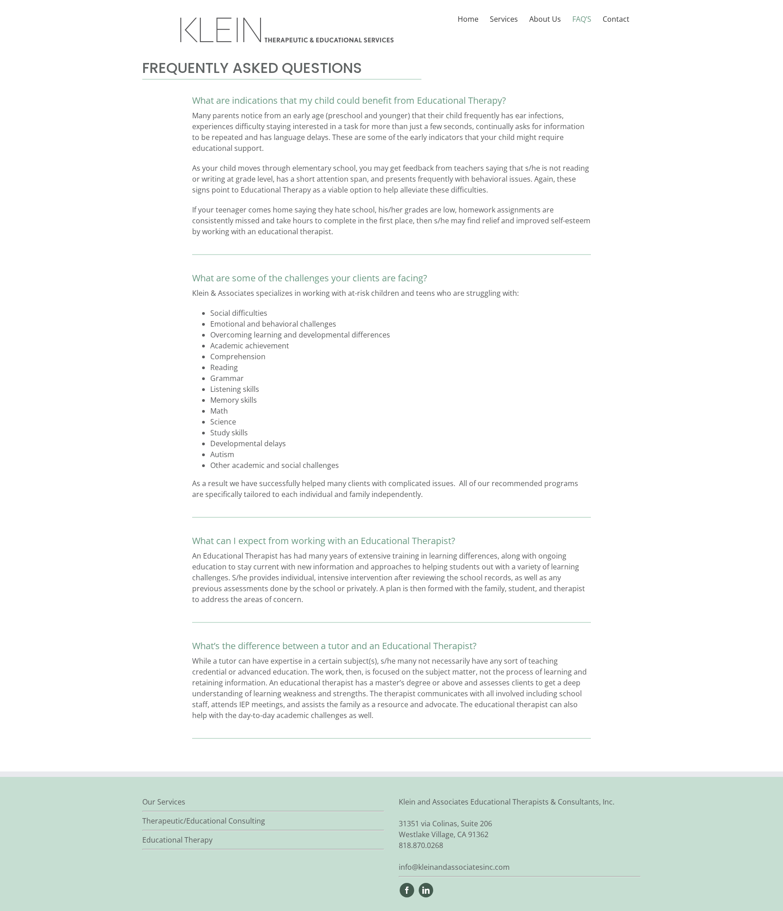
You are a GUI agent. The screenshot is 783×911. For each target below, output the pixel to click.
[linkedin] (426, 890)
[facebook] (407, 890)
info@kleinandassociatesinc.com (454, 867)
